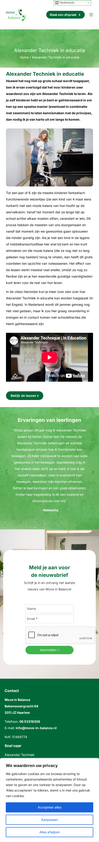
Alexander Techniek (20, 755)
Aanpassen (49, 820)
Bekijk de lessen (23, 395)
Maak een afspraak (63, 15)
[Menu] (91, 15)
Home (24, 57)
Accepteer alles (49, 807)
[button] (6, 472)
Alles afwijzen (49, 832)
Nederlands (67, 2)
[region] (49, 800)
